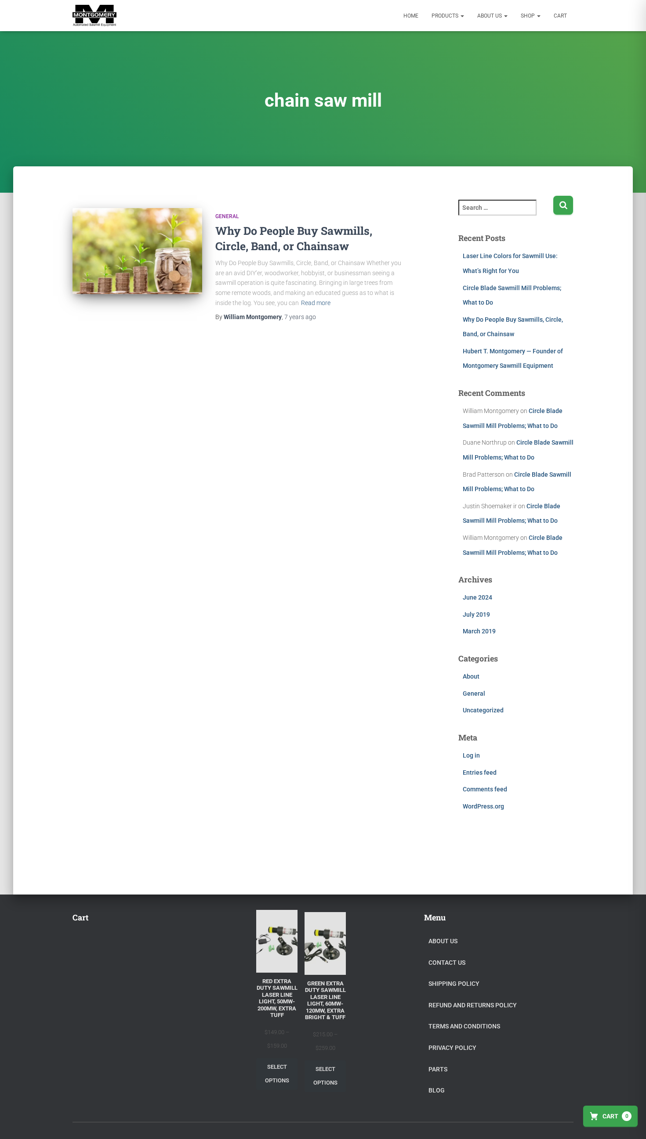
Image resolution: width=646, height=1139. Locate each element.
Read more (315, 298)
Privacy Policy (452, 1047)
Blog (436, 1090)
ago (300, 312)
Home (410, 16)
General (227, 212)
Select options (277, 1074)
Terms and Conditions (464, 1026)
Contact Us (446, 962)
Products (446, 16)
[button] (462, 16)
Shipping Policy (453, 983)
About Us (490, 16)
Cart (560, 16)
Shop (528, 16)
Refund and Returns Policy (472, 1005)
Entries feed (480, 768)
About (471, 672)
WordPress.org (483, 802)
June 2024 (477, 593)
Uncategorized (483, 706)
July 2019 (476, 610)
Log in (471, 751)
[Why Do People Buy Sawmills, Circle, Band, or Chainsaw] (137, 247)
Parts (437, 1069)
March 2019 (479, 627)
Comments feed (485, 785)
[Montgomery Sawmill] (94, 16)
